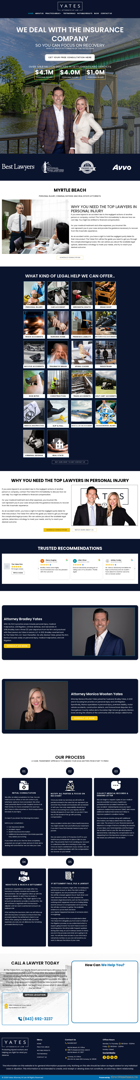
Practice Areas (52, 13)
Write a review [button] (18, 573)
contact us (42, 1057)
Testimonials (69, 13)
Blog (96, 13)
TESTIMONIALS (42, 1054)
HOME (39, 1044)
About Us (39, 13)
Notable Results (84, 13)
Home (30, 13)
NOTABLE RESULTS (43, 1050)
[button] (134, 568)
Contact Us (106, 13)
